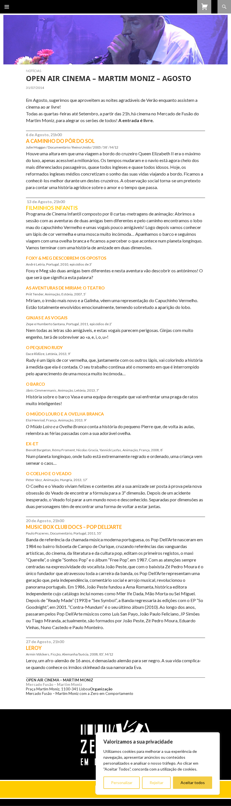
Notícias (33, 71)
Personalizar (121, 782)
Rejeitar (156, 782)
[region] (158, 763)
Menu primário (7, 7)
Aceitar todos (193, 782)
